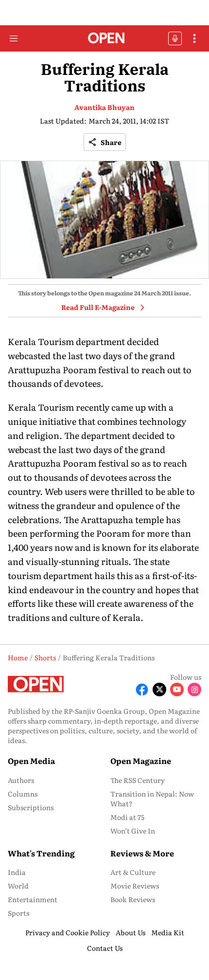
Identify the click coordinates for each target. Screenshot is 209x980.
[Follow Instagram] (194, 689)
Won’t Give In (132, 830)
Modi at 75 (127, 817)
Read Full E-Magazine (98, 307)
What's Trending (41, 853)
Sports (18, 913)
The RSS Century (137, 780)
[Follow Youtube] (177, 689)
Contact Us (104, 948)
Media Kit (167, 932)
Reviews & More (142, 853)
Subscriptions (30, 807)
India (17, 872)
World (18, 885)
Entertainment (32, 899)
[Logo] (105, 39)
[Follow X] (159, 689)
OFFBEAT (175, 38)
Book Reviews (132, 899)
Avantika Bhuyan (104, 107)
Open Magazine (140, 760)
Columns (22, 794)
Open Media (31, 760)
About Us (130, 932)
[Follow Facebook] (142, 689)
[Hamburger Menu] (13, 38)
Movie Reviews (134, 885)
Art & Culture (133, 872)
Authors (21, 780)
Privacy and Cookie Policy (67, 932)
